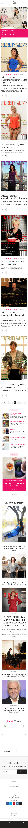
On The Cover (10, 30)
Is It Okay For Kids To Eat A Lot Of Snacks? (14, 484)
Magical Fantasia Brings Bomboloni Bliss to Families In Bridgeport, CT (18, 416)
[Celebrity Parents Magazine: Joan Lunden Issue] (14, 235)
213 (17, 402)
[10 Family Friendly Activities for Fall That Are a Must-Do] (6, 423)
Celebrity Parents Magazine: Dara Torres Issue (12, 146)
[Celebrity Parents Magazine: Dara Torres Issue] (14, 120)
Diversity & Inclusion (14, 784)
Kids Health (9, 480)
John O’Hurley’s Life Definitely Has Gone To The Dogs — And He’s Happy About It (14, 710)
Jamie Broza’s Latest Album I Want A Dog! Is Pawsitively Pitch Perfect (14, 675)
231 (25, 402)
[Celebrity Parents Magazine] (14, 3)
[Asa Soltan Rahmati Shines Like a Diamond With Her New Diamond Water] (14, 524)
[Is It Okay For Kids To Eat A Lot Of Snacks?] (6, 431)
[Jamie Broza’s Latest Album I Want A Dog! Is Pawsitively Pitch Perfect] (14, 655)
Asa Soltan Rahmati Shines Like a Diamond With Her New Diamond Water (14, 548)
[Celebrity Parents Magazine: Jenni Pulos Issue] (14, 181)
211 (12, 402)
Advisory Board (14, 788)
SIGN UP (22, 771)
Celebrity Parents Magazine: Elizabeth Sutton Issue (11, 34)
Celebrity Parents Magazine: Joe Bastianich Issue (13, 315)
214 (20, 402)
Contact (14, 810)
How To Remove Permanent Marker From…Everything (16, 447)
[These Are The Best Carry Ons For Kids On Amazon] (14, 736)
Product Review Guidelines (14, 786)
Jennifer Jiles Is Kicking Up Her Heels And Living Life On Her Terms (14, 583)
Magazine (4, 30)
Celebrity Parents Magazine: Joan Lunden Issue (12, 262)
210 (9, 402)
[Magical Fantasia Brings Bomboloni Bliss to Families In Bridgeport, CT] (6, 416)
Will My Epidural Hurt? (15, 439)
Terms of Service (14, 813)
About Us (14, 781)
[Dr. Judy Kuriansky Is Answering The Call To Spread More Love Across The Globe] (14, 600)
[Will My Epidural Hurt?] (6, 439)
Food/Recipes (13, 413)
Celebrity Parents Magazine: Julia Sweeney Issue (12, 385)
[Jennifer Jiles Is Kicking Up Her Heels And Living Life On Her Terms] (14, 566)
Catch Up (12, 444)
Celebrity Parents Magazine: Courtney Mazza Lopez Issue (14, 80)
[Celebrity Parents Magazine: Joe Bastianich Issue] (14, 297)
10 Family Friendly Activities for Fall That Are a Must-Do (17, 424)
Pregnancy (22, 437)
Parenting (14, 74)
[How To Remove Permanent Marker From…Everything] (6, 446)
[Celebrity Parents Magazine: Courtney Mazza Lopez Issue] (14, 62)
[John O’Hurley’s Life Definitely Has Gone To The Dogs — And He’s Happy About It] (14, 692)
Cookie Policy (8, 824)
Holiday (12, 421)
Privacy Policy (14, 815)
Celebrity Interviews (14, 502)
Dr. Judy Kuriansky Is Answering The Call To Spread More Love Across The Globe (14, 621)
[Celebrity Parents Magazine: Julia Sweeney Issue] (14, 358)
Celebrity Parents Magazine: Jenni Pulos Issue (14, 197)
